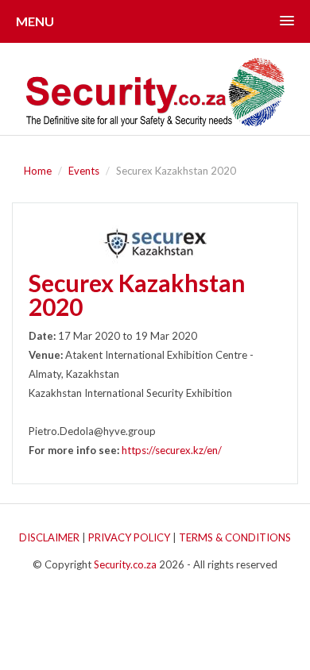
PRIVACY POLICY (129, 537)
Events (83, 170)
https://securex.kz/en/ (172, 450)
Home (38, 170)
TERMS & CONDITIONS (235, 537)
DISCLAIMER (49, 537)
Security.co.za (125, 564)
